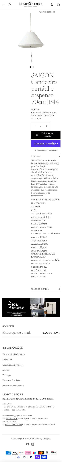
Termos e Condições (11, 381)
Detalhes (35, 156)
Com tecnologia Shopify (40, 439)
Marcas (5, 370)
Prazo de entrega (40, 289)
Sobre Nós (7, 360)
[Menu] (3, 4)
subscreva (51, 332)
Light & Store (23, 439)
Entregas (6, 375)
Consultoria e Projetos (12, 365)
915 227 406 (11, 419)
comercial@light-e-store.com (18, 416)
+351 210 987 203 (13, 425)
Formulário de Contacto (13, 355)
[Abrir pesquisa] (10, 4)
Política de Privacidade (13, 386)
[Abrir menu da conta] (51, 4)
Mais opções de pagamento (46, 150)
